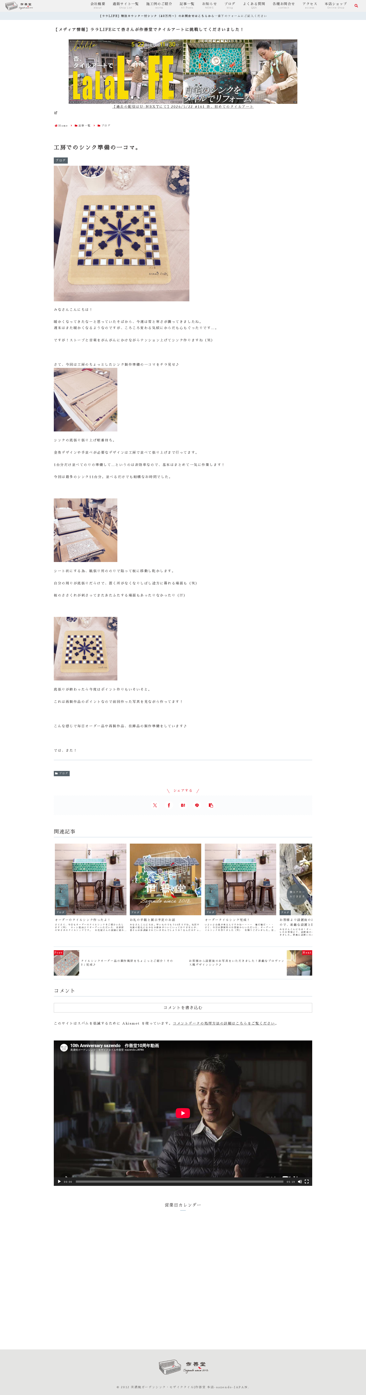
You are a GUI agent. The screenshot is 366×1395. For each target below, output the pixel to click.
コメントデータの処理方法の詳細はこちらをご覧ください (224, 1023)
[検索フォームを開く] (356, 5)
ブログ (63, 773)
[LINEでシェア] (197, 805)
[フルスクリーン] (307, 1181)
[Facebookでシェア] (169, 805)
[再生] (59, 1181)
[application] (183, 1113)
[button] (211, 805)
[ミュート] (300, 1181)
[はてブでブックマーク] (183, 805)
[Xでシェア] (155, 805)
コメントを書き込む (182, 1007)
